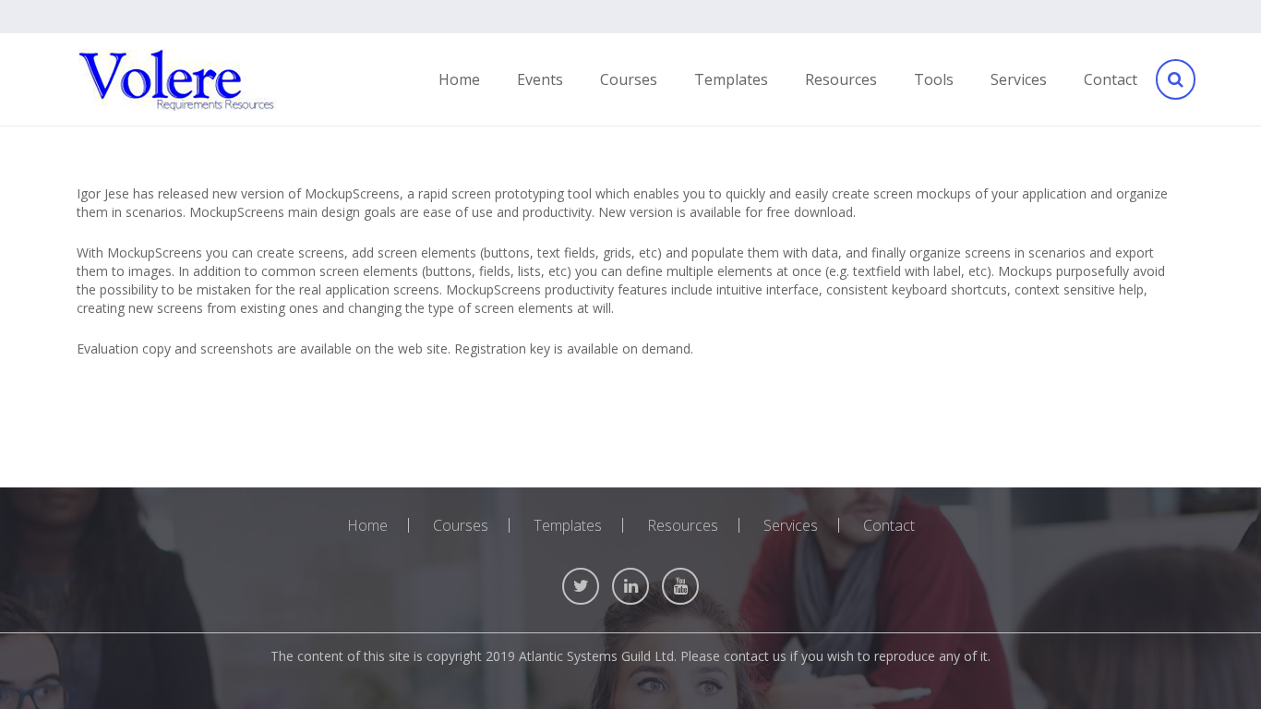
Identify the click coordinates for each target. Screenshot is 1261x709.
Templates (568, 525)
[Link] (177, 80)
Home (367, 525)
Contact (889, 525)
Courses (460, 525)
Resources (682, 525)
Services (790, 525)
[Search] (1174, 80)
